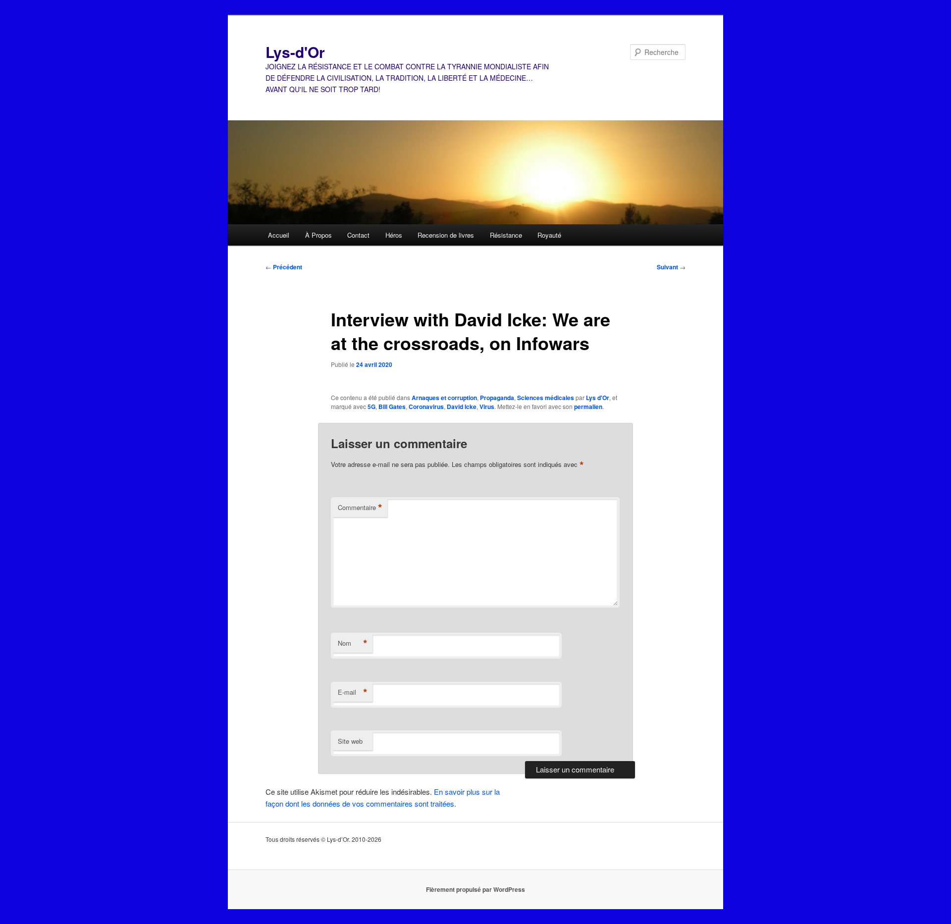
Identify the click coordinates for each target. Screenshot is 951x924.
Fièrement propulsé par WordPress (475, 889)
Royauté (549, 235)
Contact (358, 235)
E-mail (353, 692)
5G (371, 406)
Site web (350, 741)
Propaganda (497, 397)
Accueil (278, 235)
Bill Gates (392, 406)
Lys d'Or (597, 397)
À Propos (318, 235)
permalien (588, 406)
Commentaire (360, 507)
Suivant (671, 266)
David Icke (461, 406)
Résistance (506, 235)
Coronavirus (426, 406)
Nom (353, 643)
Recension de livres (446, 235)
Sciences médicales (545, 397)
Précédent (283, 266)
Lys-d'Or (295, 51)
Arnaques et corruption (444, 397)
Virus (486, 406)
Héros (393, 235)
